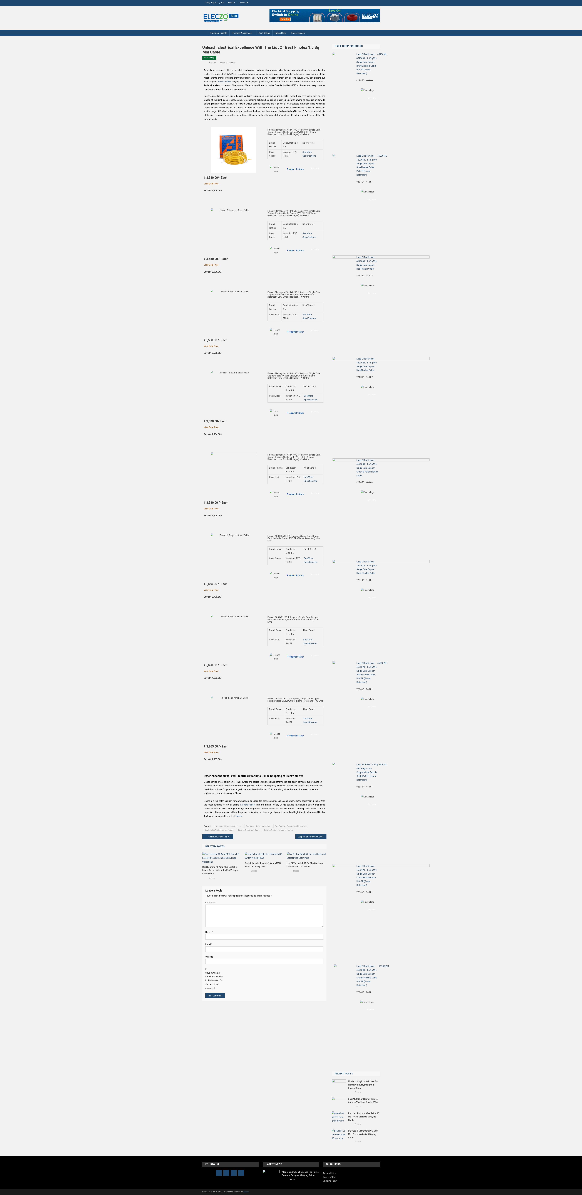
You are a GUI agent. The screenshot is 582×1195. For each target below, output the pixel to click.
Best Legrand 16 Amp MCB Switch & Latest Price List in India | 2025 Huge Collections (220, 870)
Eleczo (212, 62)
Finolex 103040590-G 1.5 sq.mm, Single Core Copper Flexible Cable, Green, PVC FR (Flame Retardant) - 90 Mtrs (294, 538)
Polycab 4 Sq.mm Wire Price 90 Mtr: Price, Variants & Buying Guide (363, 1116)
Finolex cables (224, 81)
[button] (315, 168)
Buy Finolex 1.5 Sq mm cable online (290, 826)
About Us (231, 3)
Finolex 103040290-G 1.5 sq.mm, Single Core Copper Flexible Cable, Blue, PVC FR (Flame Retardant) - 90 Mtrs (295, 699)
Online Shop (280, 33)
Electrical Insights (219, 33)
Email (208, 944)
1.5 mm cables (247, 805)
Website (209, 957)
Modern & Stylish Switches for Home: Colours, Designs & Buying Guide (363, 1084)
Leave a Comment (228, 62)
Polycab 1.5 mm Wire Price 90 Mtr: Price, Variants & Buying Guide (363, 1134)
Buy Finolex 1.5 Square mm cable (219, 830)
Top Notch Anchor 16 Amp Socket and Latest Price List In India (220, 836)
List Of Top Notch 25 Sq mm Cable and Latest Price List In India (305, 865)
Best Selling (264, 33)
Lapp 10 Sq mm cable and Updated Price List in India (312, 836)
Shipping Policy (330, 1181)
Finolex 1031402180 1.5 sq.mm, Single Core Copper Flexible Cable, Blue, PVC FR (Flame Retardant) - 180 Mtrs (293, 619)
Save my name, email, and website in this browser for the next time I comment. (214, 980)
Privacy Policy (329, 1173)
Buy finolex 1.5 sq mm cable (258, 826)
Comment (211, 902)
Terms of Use (329, 1177)
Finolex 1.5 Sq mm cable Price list (278, 830)
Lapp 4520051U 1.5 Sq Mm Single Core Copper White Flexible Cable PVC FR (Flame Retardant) (367, 772)
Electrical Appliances (242, 33)
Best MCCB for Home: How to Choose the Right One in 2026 (363, 1101)
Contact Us (243, 3)
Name (209, 932)
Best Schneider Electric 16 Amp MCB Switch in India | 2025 (263, 865)
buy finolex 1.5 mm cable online (227, 826)
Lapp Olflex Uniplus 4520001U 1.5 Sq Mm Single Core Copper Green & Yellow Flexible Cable (367, 468)
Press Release (298, 33)
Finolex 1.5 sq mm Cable (248, 830)
